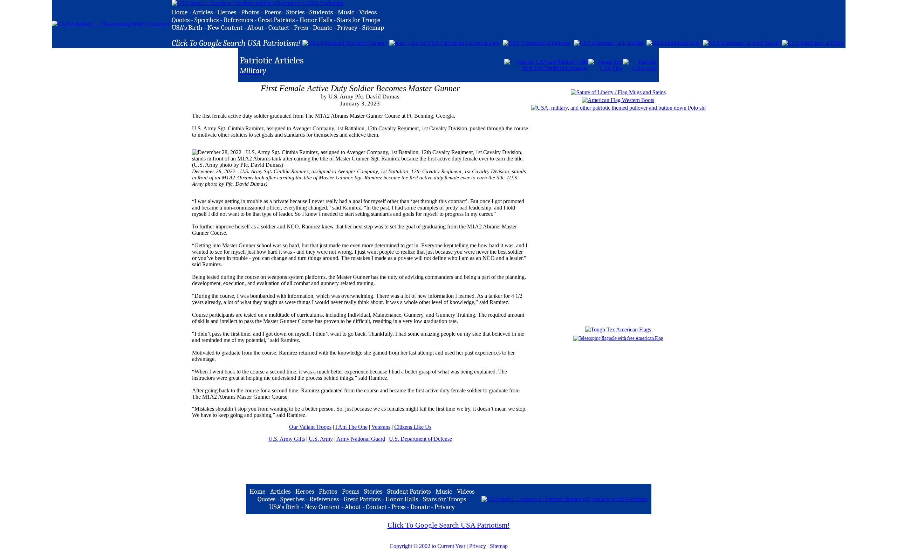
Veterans (380, 427)
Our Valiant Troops (310, 427)
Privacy (477, 546)
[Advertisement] (422, 64)
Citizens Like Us (412, 427)
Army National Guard (360, 439)
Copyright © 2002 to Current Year (427, 546)
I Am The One (351, 427)
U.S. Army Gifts (286, 439)
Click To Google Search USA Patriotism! (449, 525)
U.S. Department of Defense (420, 439)
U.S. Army (321, 439)
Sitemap (499, 546)
